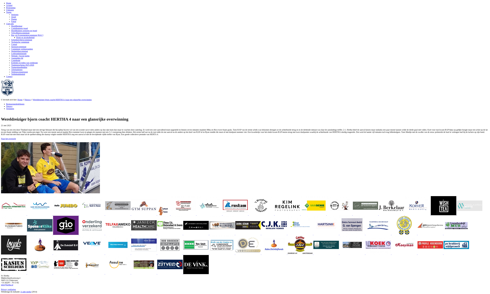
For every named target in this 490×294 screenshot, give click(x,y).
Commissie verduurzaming (22, 49)
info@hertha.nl (7, 285)
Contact (9, 76)
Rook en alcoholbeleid (25, 37)
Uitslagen (10, 10)
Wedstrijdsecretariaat (19, 51)
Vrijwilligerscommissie (20, 33)
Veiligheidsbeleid (18, 74)
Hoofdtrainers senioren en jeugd (24, 31)
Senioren (14, 15)
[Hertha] (7, 95)
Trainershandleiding (19, 67)
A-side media (25, 292)
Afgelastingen (16, 70)
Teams (8, 12)
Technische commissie (20, 42)
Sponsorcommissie (18, 47)
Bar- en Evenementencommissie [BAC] (27, 35)
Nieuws (9, 106)
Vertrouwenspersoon (19, 72)
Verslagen (10, 109)
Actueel (9, 5)
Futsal (13, 21)
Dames (14, 19)
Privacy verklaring (8, 289)
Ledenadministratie (19, 54)
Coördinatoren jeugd (19, 28)
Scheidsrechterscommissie (21, 40)
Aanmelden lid (17, 58)
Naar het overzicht (8, 139)
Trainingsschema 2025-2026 (22, 65)
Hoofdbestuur (16, 26)
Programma (10, 8)
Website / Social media (20, 56)
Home (8, 3)
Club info (10, 24)
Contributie (15, 60)
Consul (14, 44)
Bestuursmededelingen (15, 104)
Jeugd (13, 17)
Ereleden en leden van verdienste (24, 63)
